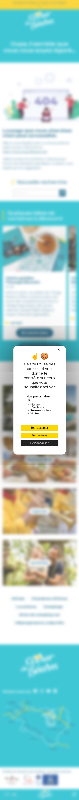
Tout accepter (39, 427)
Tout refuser (39, 435)
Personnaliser (39, 443)
